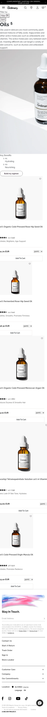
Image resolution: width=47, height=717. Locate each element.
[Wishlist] (40, 177)
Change (25, 687)
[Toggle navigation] (4, 8)
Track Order (7, 650)
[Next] (45, 2)
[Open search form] (25, 8)
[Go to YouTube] (18, 698)
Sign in (5, 655)
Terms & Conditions (8, 707)
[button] (39, 702)
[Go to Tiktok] (26, 698)
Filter (3, 16)
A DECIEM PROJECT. (9, 712)
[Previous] (1, 2)
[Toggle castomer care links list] (43, 669)
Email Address (8, 618)
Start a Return (8, 646)
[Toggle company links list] (43, 674)
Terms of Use (33, 631)
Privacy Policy (23, 631)
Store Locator (8, 660)
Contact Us (11, 633)
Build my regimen (11, 174)
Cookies (33, 709)
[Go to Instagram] (9, 698)
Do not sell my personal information (15, 709)
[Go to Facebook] (3, 698)
